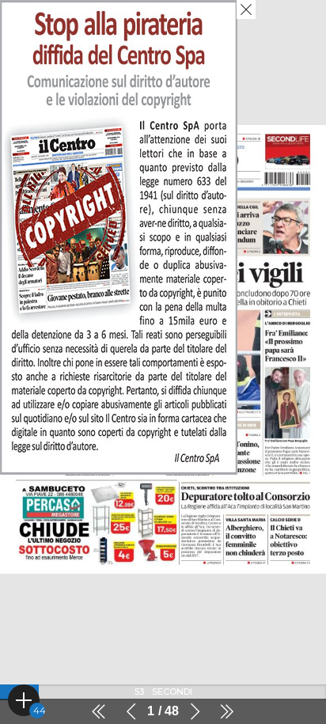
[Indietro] (131, 711)
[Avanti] (194, 711)
